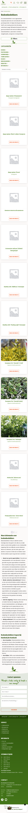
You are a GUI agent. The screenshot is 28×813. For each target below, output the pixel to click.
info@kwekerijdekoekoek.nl (12, 790)
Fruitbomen (4, 52)
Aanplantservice (5, 731)
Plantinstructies (5, 733)
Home (2, 11)
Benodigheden (5, 61)
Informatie (4, 66)
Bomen (3, 50)
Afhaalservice (5, 729)
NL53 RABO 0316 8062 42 (11, 792)
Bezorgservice (5, 727)
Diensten (3, 63)
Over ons (4, 741)
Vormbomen (4, 54)
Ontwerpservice (5, 725)
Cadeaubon (4, 745)
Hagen (3, 59)
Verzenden (14, 710)
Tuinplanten (5, 57)
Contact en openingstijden (7, 743)
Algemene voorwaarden (7, 747)
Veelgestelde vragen (6, 748)
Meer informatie (14, 104)
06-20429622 (9, 786)
